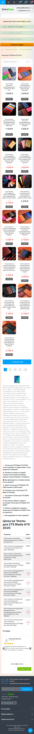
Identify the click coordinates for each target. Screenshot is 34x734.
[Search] (31, 16)
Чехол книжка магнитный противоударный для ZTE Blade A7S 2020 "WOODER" (25, 122)
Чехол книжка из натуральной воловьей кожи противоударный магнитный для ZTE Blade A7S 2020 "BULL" (9, 267)
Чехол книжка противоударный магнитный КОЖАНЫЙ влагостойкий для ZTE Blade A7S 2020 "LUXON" (9, 195)
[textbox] (17, 33)
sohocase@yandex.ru (24, 7)
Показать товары (17, 45)
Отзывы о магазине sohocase (16, 730)
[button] (14, 2)
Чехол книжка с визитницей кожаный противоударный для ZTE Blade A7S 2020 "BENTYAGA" (9, 122)
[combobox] (17, 26)
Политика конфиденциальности (16, 728)
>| (25, 369)
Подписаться (26, 689)
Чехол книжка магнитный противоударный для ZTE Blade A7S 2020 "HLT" (9, 87)
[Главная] (2, 49)
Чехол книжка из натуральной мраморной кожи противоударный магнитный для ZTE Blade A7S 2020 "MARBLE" (13, 612)
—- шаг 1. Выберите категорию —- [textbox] (13, 27)
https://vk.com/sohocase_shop (32, 7)
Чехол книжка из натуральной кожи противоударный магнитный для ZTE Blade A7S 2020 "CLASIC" (25, 195)
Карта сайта (17, 727)
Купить (9, 99)
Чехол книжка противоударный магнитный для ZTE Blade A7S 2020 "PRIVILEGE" (24, 87)
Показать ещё (18, 362)
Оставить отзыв (24, 669)
